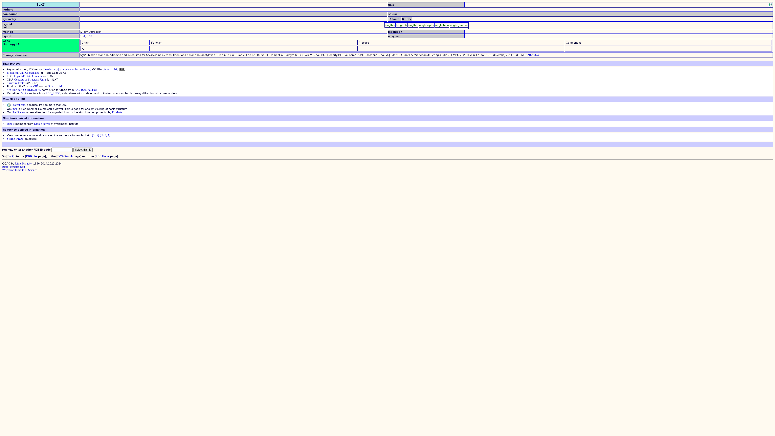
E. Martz (117, 112)
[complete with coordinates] (75, 69)
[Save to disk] (110, 69)
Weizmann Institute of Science (19, 170)
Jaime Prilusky (23, 163)
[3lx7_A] (105, 135)
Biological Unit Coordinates (23, 72)
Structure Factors (16, 83)
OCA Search (65, 156)
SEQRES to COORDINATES (24, 89)
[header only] (51, 69)
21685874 (533, 55)
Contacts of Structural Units (30, 79)
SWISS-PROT (15, 138)
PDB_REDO (53, 93)
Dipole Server (42, 123)
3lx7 (23, 93)
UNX (90, 36)
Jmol (14, 108)
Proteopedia (18, 104)
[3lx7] (95, 135)
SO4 (82, 36)
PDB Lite (31, 156)
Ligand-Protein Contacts (28, 76)
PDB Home (102, 156)
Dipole (11, 123)
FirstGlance (18, 112)
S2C (77, 89)
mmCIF (33, 86)
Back (10, 156)
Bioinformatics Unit (13, 166)
